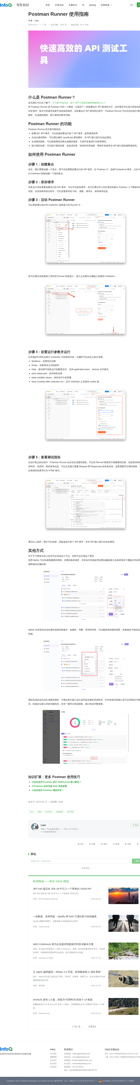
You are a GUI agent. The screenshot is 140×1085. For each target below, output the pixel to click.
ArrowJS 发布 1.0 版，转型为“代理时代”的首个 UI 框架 (63, 999)
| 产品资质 (130, 1081)
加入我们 (53, 1064)
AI (83, 5)
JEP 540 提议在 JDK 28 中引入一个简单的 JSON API (62, 888)
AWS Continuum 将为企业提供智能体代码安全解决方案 (63, 944)
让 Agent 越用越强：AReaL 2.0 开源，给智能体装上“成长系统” (67, 972)
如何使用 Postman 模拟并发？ (49, 790)
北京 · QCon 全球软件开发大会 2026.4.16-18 (121, 1054)
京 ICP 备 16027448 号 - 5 (87, 1081)
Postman (48, 812)
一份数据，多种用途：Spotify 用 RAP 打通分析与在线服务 (65, 916)
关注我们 (53, 1067)
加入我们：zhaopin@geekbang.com (77, 1064)
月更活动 (59, 5)
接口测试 (59, 812)
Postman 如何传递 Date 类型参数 (50, 786)
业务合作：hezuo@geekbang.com (77, 1057)
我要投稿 (53, 1057)
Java (31, 812)
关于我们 (53, 1054)
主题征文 (72, 5)
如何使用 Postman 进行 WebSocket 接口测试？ (57, 781)
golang (92, 5)
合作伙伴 (53, 1060)
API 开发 (70, 812)
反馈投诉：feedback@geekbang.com (78, 1060)
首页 (48, 5)
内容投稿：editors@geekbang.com (77, 1054)
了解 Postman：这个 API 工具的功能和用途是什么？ (80, 102)
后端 (39, 812)
